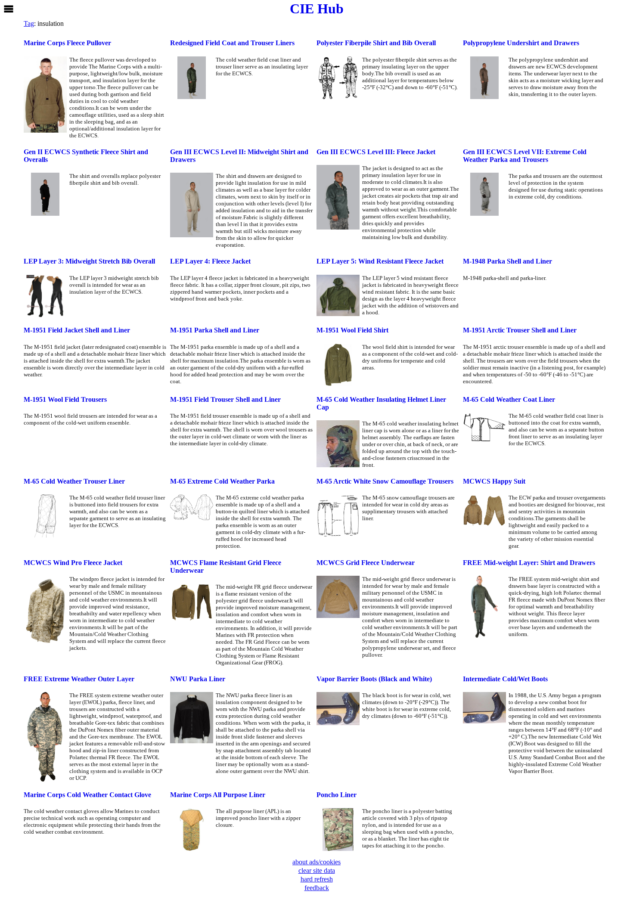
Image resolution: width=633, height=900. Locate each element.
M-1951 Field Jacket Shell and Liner (77, 330)
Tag (29, 23)
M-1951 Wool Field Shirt (352, 330)
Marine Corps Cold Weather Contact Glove (87, 794)
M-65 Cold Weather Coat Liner (509, 399)
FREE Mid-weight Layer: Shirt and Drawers (529, 562)
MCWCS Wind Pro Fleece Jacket (73, 562)
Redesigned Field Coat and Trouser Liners (232, 43)
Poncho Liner (336, 794)
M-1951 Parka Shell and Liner (214, 330)
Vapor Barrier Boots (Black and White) (374, 679)
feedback (316, 887)
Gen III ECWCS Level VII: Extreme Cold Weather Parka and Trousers (524, 155)
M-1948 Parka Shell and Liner (507, 261)
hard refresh (317, 879)
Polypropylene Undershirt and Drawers (521, 43)
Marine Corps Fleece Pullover (67, 43)
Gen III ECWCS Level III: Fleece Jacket (375, 151)
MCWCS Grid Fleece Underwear (365, 562)
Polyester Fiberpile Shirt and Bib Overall (376, 43)
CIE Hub (317, 8)
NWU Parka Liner (197, 679)
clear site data (316, 870)
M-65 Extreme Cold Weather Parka (222, 481)
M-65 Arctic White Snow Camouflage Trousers (384, 481)
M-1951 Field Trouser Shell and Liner (225, 399)
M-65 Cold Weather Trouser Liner (74, 481)
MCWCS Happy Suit (494, 481)
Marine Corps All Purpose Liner (217, 794)
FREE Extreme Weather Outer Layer (79, 679)
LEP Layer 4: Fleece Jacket (210, 261)
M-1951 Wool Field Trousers (65, 399)
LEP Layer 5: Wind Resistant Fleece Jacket (380, 261)
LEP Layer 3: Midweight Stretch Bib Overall (89, 261)
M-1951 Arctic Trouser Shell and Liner (520, 330)
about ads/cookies (316, 862)
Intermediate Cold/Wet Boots (505, 679)
